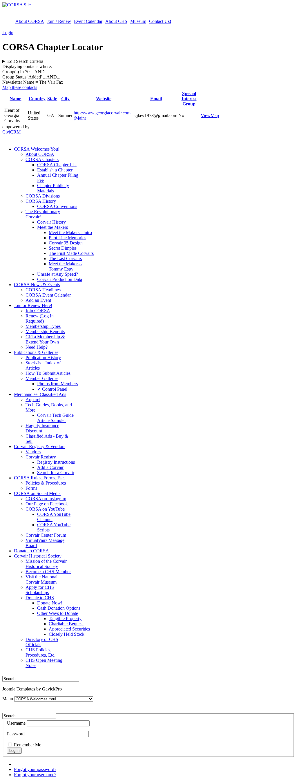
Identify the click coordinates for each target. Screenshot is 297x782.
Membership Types (43, 326)
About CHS (116, 21)
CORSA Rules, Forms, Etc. (39, 477)
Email (156, 98)
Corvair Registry (41, 456)
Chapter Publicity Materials (53, 188)
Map (215, 115)
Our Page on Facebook (47, 503)
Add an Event (38, 300)
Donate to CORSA (31, 550)
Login (7, 32)
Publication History (43, 357)
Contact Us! (160, 21)
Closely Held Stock (66, 634)
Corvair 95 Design (66, 242)
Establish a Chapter (55, 169)
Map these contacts (19, 87)
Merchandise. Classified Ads (40, 394)
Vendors (33, 451)
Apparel (33, 399)
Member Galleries (42, 378)
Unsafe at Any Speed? (57, 274)
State (52, 98)
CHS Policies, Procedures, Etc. (40, 652)
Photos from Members (57, 383)
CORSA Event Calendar (48, 295)
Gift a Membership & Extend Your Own (45, 339)
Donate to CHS (40, 597)
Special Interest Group (189, 98)
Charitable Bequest (66, 623)
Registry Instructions (56, 462)
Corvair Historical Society (37, 555)
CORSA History (41, 201)
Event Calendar (88, 21)
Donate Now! (49, 602)
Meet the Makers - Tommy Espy (65, 266)
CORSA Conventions (57, 206)
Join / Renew (59, 21)
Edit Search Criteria (25, 61)
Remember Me (27, 744)
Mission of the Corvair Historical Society (46, 564)
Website (103, 98)
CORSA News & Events (37, 284)
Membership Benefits (45, 331)
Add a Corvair (50, 467)
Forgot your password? (35, 769)
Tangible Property (65, 618)
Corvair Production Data (59, 279)
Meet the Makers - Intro (70, 232)
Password (16, 733)
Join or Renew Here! (33, 305)
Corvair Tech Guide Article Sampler (55, 418)
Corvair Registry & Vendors (39, 446)
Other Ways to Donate (57, 613)
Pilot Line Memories (67, 237)
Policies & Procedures (46, 482)
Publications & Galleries (36, 352)
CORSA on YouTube (45, 509)
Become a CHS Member (48, 571)
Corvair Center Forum (46, 535)
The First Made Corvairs (71, 253)
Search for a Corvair (55, 472)
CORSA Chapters (42, 159)
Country (37, 98)
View (206, 115)
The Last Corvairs (65, 258)
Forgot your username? (35, 774)
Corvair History (51, 222)
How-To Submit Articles (48, 373)
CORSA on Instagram (46, 498)
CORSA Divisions (43, 195)
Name (15, 98)
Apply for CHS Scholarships (40, 590)
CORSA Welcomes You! (36, 149)
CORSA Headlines (43, 289)
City (65, 98)
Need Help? (37, 347)
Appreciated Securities (69, 628)
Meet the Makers (52, 227)
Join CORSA (38, 310)
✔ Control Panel (52, 389)
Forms (31, 488)
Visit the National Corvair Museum (41, 579)
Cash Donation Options (58, 608)
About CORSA (29, 21)
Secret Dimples (63, 248)
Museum (138, 21)
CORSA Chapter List (57, 164)
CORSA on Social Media (37, 493)
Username (16, 723)
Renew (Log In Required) (40, 318)
